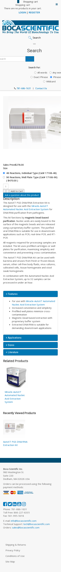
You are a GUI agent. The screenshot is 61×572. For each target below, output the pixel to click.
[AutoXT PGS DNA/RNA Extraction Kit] (14, 427)
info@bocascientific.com (23, 520)
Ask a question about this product (22, 195)
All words (42, 72)
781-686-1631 (24, 88)
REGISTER (34, 12)
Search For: (34, 67)
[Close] (34, 43)
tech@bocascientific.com (36, 524)
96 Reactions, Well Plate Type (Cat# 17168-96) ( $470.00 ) (31, 179)
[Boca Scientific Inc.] (30, 27)
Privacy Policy (12, 550)
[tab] (30, 294)
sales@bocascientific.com (25, 527)
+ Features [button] (12, 293)
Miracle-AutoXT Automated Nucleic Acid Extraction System (26, 207)
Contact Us (41, 88)
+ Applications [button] (13, 337)
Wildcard (51, 81)
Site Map (10, 561)
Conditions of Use (15, 555)
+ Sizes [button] (10, 345)
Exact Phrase (41, 77)
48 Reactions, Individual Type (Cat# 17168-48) (31, 173)
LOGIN (22, 12)
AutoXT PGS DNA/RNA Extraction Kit (15, 443)
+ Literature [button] (12, 352)
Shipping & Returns (15, 544)
